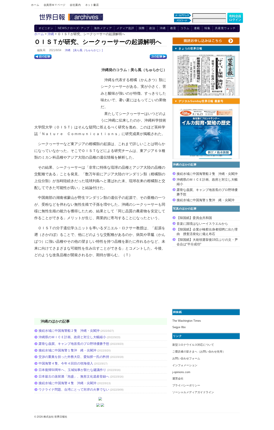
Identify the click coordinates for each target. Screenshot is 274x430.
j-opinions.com (181, 372)
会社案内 (75, 4)
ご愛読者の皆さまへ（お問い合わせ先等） (198, 351)
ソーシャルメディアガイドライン (193, 392)
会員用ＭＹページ (55, 4)
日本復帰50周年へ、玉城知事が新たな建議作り (72, 370)
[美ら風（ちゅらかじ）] (88, 50)
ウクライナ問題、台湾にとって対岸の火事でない (74, 389)
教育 (173, 28)
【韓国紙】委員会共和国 (194, 218)
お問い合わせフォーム (186, 358)
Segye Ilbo (179, 327)
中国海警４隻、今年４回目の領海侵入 (66, 363)
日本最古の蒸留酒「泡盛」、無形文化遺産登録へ (74, 376)
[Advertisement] (66, 92)
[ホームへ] (71, 21)
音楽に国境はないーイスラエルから (202, 223)
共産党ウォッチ (225, 28)
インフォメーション (184, 365)
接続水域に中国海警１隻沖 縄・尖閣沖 (67, 350)
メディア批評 (125, 28)
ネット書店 (92, 4)
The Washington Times (186, 320)
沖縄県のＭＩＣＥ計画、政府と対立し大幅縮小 (72, 337)
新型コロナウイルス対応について (193, 344)
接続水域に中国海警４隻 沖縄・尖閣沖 (67, 383)
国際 (142, 28)
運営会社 (177, 378)
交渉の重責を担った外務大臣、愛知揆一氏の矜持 (74, 357)
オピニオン (46, 28)
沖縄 (163, 28)
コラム (184, 28)
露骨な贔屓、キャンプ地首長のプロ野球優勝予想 (74, 343)
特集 (207, 28)
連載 (197, 28)
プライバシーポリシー (186, 385)
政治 (152, 28)
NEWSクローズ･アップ (73, 28)
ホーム (35, 4)
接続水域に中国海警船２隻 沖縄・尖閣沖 (69, 330)
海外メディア (103, 28)
